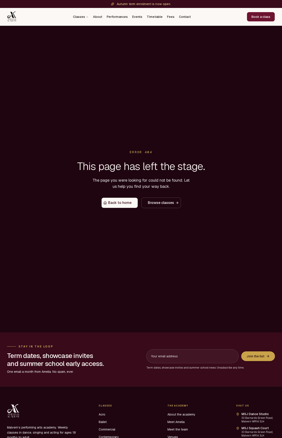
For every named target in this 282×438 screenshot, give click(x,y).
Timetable (155, 17)
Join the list (255, 356)
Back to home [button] (120, 202)
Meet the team (177, 429)
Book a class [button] (260, 17)
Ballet (103, 422)
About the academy (181, 414)
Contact (185, 17)
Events (137, 17)
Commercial (107, 429)
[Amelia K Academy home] (12, 16)
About (97, 17)
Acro (102, 414)
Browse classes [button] (161, 202)
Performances (117, 17)
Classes (79, 17)
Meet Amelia (176, 422)
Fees (170, 17)
